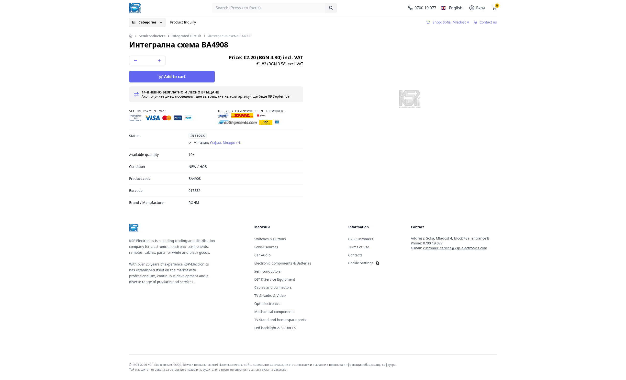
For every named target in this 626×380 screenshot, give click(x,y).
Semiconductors (152, 36)
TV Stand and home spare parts (280, 319)
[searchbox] (274, 8)
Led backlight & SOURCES (275, 327)
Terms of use (358, 247)
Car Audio (262, 255)
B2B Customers (360, 239)
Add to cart (175, 76)
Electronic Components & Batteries (282, 263)
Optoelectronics (267, 303)
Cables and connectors (273, 287)
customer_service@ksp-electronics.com (455, 248)
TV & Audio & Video (270, 295)
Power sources (266, 247)
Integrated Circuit (186, 36)
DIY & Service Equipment (274, 279)
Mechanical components (274, 311)
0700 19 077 (433, 243)
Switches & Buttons (270, 239)
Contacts (355, 255)
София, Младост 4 (225, 142)
